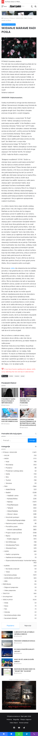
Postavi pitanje (23, 722)
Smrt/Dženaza (11, 542)
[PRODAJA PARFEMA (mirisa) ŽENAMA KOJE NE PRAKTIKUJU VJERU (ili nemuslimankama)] (28, 413)
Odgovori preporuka (11, 587)
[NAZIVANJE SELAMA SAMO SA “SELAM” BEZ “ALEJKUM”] (7, 671)
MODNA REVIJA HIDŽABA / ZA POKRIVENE (25, 401)
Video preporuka (10, 590)
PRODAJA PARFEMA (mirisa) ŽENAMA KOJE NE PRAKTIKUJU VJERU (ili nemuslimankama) (28, 422)
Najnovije (28, 626)
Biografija (16, 719)
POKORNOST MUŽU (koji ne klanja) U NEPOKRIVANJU (8, 401)
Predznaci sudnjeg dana (14, 471)
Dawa (6, 606)
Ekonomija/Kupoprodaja (16, 520)
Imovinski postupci (12, 517)
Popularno (10, 626)
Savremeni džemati (10, 618)
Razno (8, 536)
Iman (7, 462)
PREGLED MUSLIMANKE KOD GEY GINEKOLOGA (10, 420)
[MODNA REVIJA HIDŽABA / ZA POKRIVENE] (28, 392)
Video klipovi (14, 722)
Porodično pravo (12, 526)
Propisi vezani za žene (8, 24)
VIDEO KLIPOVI (8, 599)
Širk (7, 477)
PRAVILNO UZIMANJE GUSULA (24, 641)
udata (12, 268)
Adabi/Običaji (10, 489)
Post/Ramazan (12, 505)
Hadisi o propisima (12, 554)
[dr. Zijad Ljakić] (16, 6)
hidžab (11, 376)
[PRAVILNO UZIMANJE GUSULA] (7, 643)
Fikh (5, 609)
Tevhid (8, 480)
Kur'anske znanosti (12, 569)
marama (17, 376)
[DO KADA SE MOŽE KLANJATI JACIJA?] (7, 652)
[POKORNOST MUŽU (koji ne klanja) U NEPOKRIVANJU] (10, 392)
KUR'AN (7, 566)
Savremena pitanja (10, 575)
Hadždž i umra (12, 496)
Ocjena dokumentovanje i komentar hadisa (21, 560)
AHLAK (6, 455)
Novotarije (9, 465)
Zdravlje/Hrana (11, 548)
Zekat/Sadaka (12, 511)
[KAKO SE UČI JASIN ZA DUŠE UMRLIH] (7, 662)
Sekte (8, 474)
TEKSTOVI (6, 593)
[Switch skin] (32, 7)
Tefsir (8, 572)
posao (22, 376)
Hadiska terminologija (13, 557)
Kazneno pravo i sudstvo (14, 523)
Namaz (10, 502)
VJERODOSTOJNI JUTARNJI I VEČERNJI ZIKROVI (24, 633)
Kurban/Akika (12, 499)
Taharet (10, 508)
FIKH (25, 18)
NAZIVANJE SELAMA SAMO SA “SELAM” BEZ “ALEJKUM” (24, 670)
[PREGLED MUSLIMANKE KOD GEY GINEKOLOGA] (10, 413)
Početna (5, 18)
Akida (6, 603)
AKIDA (6, 458)
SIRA (5, 581)
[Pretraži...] (35, 7)
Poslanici (9, 468)
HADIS (6, 551)
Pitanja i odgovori (25, 719)
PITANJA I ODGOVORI (16, 18)
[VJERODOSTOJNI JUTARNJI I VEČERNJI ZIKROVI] (7, 634)
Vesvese (9, 483)
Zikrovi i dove (12, 514)
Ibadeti (8, 492)
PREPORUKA (7, 584)
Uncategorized (7, 596)
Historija (7, 612)
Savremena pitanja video (12, 615)
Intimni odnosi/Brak (14, 530)
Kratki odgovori (13, 539)
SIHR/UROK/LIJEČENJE (12, 578)
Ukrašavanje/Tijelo (12, 545)
